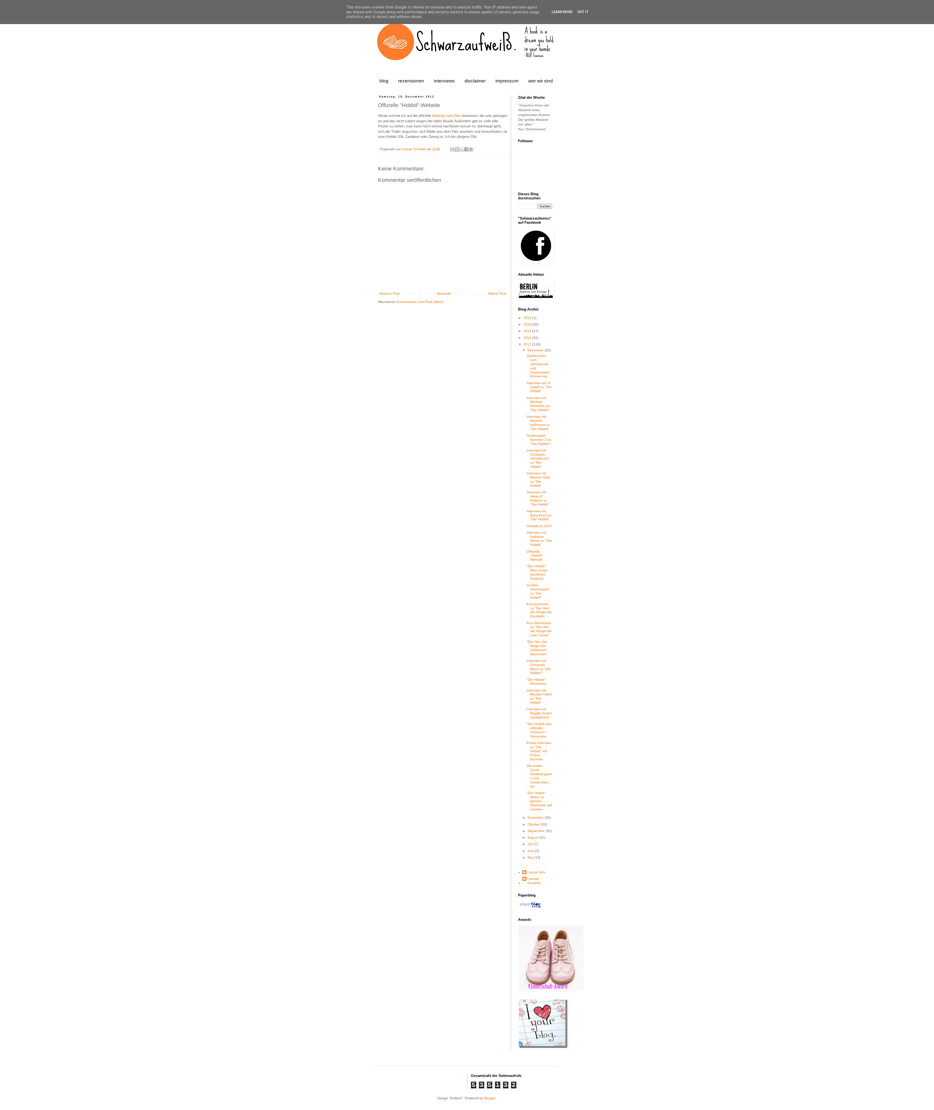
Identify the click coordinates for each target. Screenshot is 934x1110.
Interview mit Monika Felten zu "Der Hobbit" (539, 696)
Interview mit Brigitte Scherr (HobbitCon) (539, 713)
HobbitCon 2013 (539, 526)
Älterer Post (497, 293)
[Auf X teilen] (461, 149)
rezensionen (411, 80)
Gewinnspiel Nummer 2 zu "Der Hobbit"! (539, 440)
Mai (531, 857)
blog (383, 80)
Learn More (562, 12)
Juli (531, 844)
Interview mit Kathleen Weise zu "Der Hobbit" (539, 539)
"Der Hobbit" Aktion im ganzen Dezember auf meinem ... (539, 801)
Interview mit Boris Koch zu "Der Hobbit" (539, 515)
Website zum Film (446, 116)
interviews (444, 80)
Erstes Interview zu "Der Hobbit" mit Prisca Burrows (539, 751)
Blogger (490, 1098)
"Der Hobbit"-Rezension (537, 682)
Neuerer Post (389, 293)
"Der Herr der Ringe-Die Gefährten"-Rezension (537, 648)
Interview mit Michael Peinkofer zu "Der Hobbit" (538, 404)
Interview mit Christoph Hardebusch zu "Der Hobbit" (538, 458)
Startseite (444, 293)
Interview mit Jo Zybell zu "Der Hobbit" (539, 387)
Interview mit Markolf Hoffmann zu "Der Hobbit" (538, 423)
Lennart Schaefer (414, 149)
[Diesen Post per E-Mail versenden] (452, 149)
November (536, 817)
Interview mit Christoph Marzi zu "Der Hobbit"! (539, 667)
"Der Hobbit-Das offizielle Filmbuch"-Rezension (539, 730)
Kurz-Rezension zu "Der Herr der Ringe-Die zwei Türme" (539, 629)
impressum (507, 80)
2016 (527, 318)
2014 (527, 331)
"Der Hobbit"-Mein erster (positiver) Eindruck (537, 572)
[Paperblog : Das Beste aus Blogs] (530, 908)
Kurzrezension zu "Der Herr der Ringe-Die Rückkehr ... (539, 610)
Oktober (534, 824)
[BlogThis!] (457, 149)
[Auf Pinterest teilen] (470, 149)
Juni (531, 851)
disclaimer (475, 80)
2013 (527, 338)
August (533, 837)
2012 (527, 344)
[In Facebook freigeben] (466, 149)
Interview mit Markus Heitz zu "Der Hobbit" (538, 479)
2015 (527, 324)
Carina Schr (536, 872)
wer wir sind (540, 80)
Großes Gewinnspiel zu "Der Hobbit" (538, 591)
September (537, 831)
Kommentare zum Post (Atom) (420, 302)
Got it (583, 12)
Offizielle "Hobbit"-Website (535, 556)
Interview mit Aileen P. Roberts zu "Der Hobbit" (538, 498)
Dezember (536, 350)
